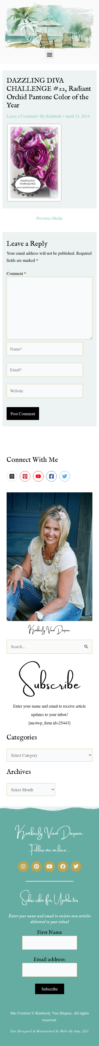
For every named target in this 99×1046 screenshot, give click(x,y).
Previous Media (49, 218)
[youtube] (39, 476)
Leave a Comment (22, 116)
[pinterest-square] (26, 476)
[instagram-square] (13, 476)
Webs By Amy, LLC (74, 1031)
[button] (49, 54)
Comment (16, 273)
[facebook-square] (52, 476)
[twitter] (65, 476)
